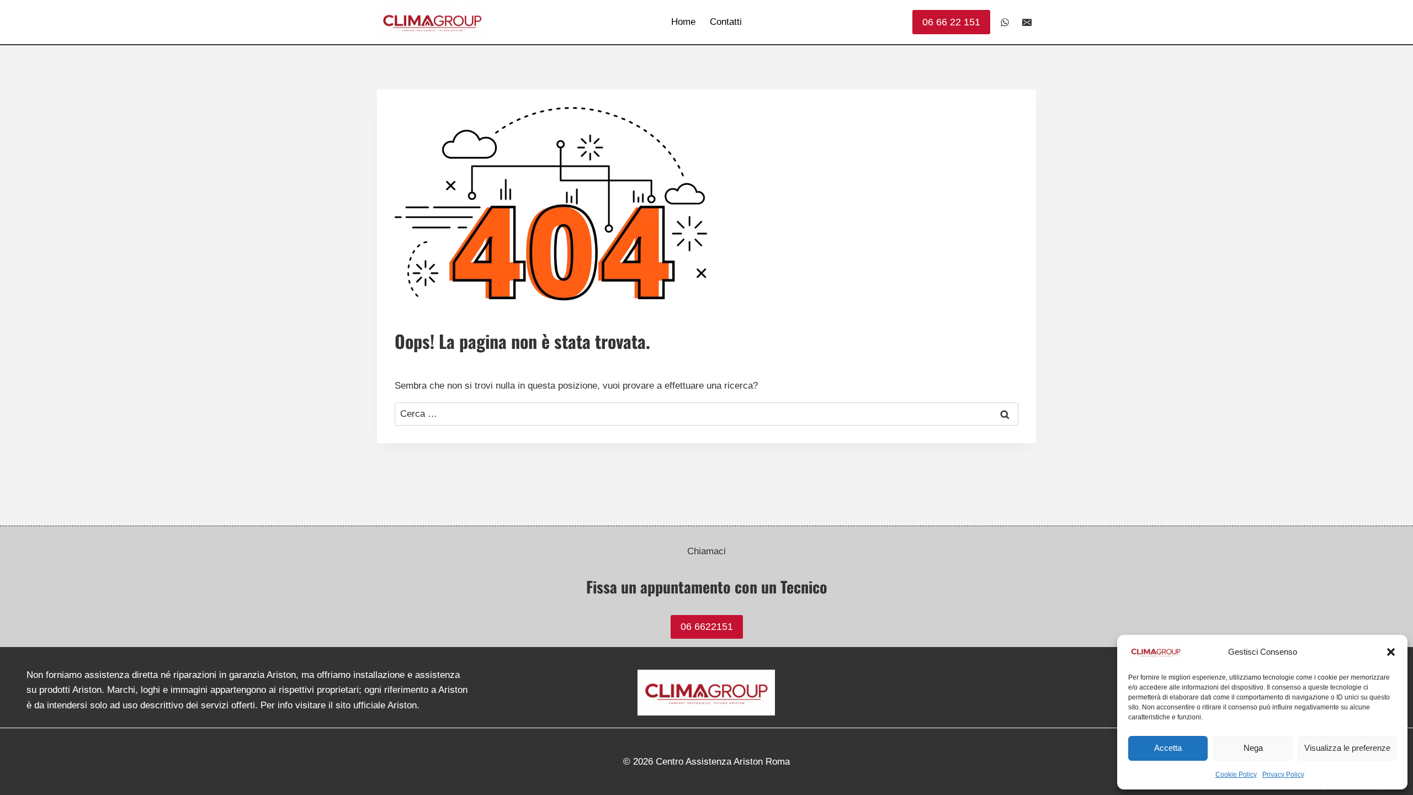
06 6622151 (707, 626)
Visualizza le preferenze (1347, 747)
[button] (1390, 652)
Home (683, 22)
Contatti (726, 22)
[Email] (1026, 22)
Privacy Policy (1283, 774)
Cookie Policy (1236, 774)
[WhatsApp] (1005, 22)
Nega (1253, 747)
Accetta (1168, 747)
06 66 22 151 (951, 22)
